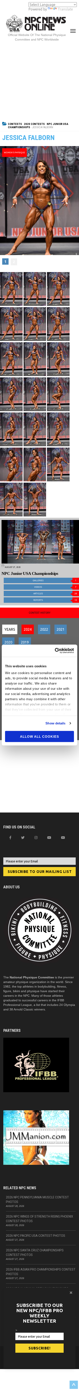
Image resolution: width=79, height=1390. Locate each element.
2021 (61, 629)
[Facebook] (10, 837)
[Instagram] (36, 837)
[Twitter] (23, 837)
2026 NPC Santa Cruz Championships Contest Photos (35, 1253)
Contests (15, 124)
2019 (25, 642)
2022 (44, 629)
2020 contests (34, 124)
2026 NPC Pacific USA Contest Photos (35, 1235)
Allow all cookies (39, 736)
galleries (54, 580)
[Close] (71, 1292)
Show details (55, 723)
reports (55, 600)
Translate (65, 9)
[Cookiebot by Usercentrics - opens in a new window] (56, 651)
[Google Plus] (49, 837)
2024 (28, 629)
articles (55, 593)
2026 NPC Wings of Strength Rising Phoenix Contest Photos (39, 1219)
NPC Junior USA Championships (30, 573)
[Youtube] (63, 837)
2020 (8, 642)
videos (55, 587)
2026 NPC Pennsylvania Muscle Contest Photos (37, 1200)
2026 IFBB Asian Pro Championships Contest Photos (40, 1272)
